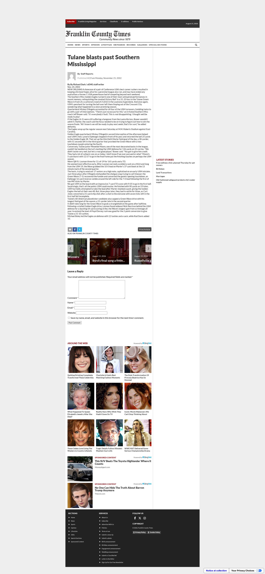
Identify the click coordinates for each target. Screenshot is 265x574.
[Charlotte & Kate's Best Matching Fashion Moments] (109, 359)
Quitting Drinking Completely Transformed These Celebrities (80, 376)
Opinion (95, 45)
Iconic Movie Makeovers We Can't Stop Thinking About (136, 413)
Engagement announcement (111, 548)
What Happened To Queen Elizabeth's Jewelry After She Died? (79, 414)
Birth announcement (108, 542)
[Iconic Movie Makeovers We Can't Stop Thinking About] (137, 396)
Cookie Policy (155, 532)
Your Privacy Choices (242, 570)
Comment (72, 297)
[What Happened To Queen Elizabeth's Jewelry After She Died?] (80, 396)
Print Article (144, 229)
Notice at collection (216, 570)
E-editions (125, 21)
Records (131, 45)
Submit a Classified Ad (109, 555)
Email (70, 307)
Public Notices (137, 21)
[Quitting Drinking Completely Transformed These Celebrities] (80, 359)
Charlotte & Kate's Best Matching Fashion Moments (108, 376)
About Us (105, 517)
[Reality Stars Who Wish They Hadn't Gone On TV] (109, 396)
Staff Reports (87, 73)
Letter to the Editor (108, 559)
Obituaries (119, 45)
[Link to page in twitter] (79, 229)
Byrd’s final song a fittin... (108, 260)
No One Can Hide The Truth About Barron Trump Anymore (119, 490)
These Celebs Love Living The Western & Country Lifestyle (79, 449)
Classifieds (114, 21)
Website (71, 312)
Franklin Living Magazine (87, 21)
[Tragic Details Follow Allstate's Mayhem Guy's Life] (109, 432)
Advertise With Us (108, 524)
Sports (86, 45)
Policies (104, 528)
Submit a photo (107, 538)
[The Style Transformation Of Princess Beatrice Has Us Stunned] (137, 359)
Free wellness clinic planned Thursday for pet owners (175, 164)
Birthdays (160, 169)
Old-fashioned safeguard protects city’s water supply (175, 181)
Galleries (142, 45)
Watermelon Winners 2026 (65, 258)
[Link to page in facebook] (75, 229)
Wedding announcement (110, 552)
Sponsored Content (77, 542)
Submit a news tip (107, 535)
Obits (73, 535)
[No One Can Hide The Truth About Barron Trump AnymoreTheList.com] (80, 495)
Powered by (138, 343)
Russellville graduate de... (150, 260)
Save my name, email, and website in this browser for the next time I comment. (107, 317)
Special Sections (158, 45)
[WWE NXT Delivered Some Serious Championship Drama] (137, 432)
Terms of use (106, 531)
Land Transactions (164, 172)
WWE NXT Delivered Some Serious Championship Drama (137, 449)
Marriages (160, 176)
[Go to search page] (196, 45)
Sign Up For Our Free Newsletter (112, 562)
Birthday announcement (110, 545)
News (78, 45)
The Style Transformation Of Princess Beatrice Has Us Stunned (136, 377)
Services (103, 21)
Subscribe (71, 21)
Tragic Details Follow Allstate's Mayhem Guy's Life (109, 449)
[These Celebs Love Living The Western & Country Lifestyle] (80, 432)
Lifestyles (106, 45)
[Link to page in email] (70, 229)
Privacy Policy (140, 532)
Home (70, 45)
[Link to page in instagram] (144, 518)
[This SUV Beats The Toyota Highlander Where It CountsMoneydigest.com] (80, 468)
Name (70, 302)
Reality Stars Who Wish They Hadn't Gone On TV (108, 413)
